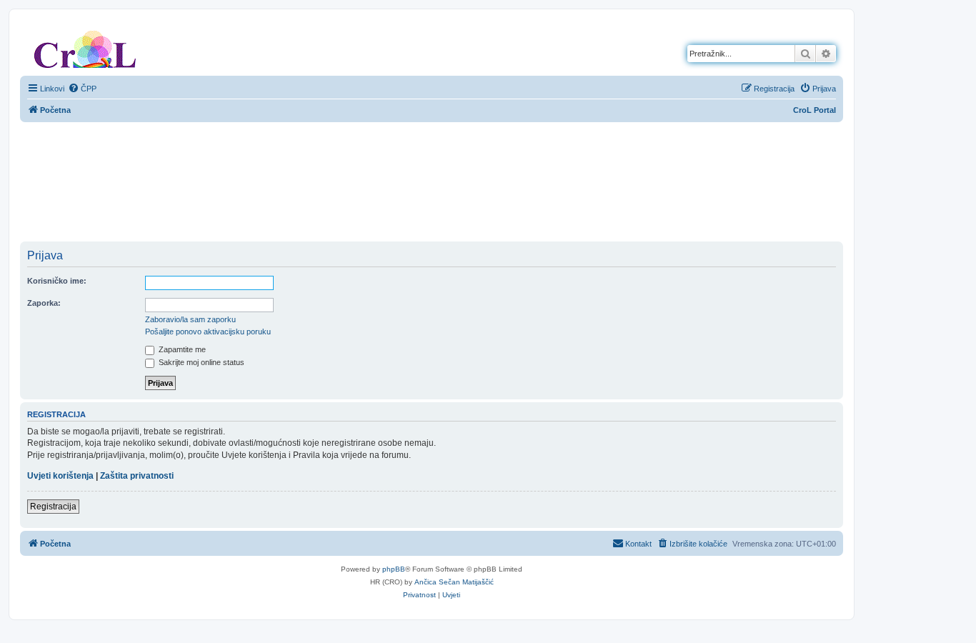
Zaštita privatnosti (137, 476)
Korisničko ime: (56, 280)
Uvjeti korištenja (60, 476)
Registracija (53, 507)
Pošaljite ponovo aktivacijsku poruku (208, 331)
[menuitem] (82, 88)
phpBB (393, 569)
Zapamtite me (181, 349)
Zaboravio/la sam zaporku (190, 319)
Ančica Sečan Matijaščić (454, 582)
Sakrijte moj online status (200, 362)
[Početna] (85, 46)
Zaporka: (44, 303)
